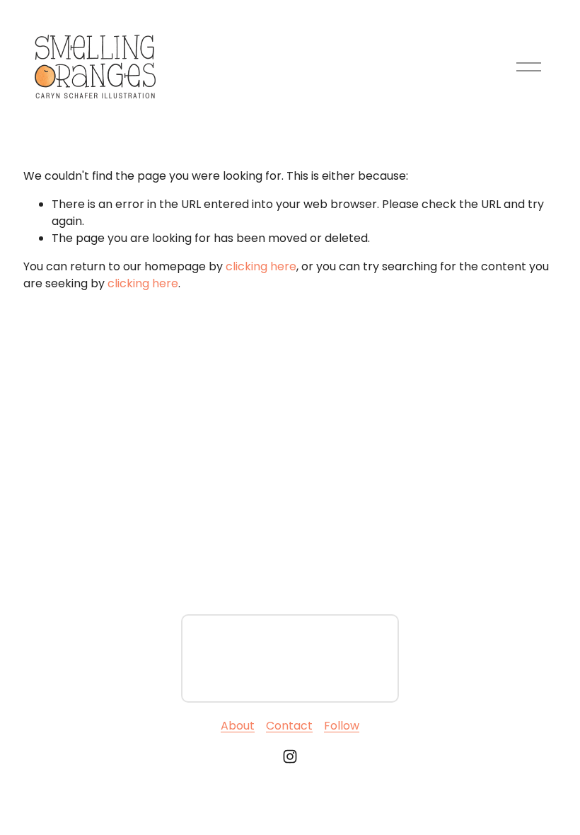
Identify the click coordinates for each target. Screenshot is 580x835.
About (238, 726)
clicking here (261, 266)
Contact (289, 726)
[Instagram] (290, 756)
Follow (341, 726)
